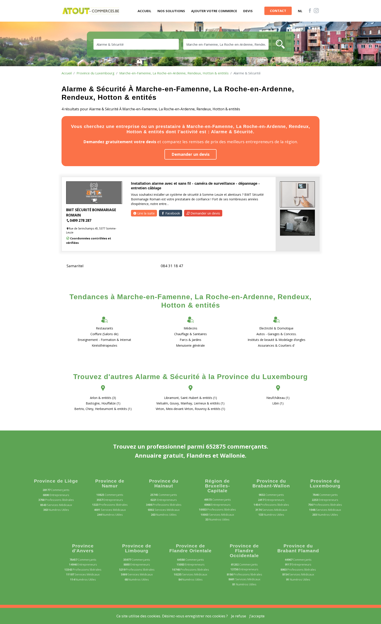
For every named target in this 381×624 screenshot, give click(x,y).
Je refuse (238, 615)
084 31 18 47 (172, 265)
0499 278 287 (80, 220)
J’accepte (257, 615)
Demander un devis (190, 154)
